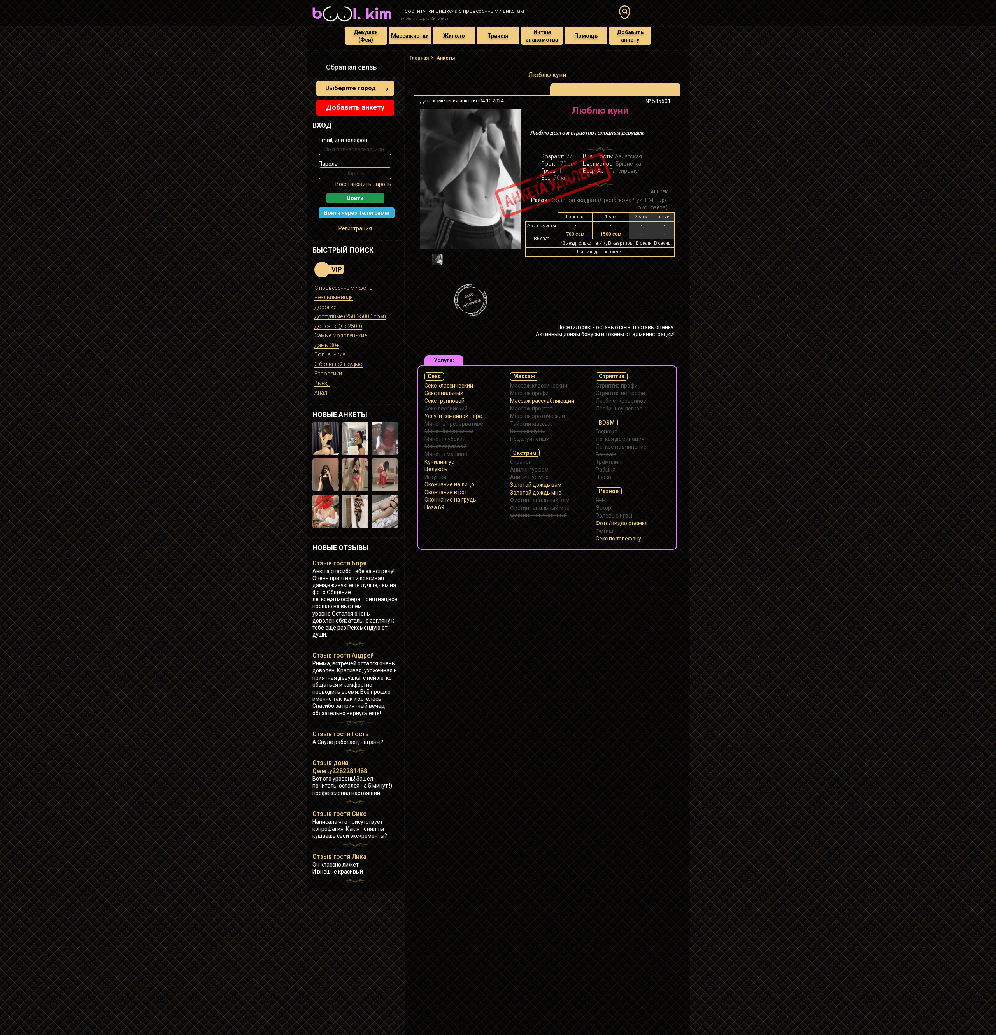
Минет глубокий (445, 439)
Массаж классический (538, 385)
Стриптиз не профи (620, 393)
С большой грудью (338, 364)
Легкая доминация (620, 439)
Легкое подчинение (621, 447)
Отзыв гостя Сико (339, 813)
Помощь (586, 36)
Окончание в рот (445, 492)
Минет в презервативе (453, 424)
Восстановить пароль (363, 184)
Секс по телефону (618, 538)
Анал (320, 392)
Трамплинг (610, 462)
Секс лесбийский (446, 408)
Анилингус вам (529, 470)
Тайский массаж (531, 424)
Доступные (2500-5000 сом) (350, 316)
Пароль (328, 164)
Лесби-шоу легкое (619, 408)
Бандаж (606, 454)
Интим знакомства (542, 35)
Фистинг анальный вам (540, 500)
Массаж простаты (533, 408)
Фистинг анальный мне (540, 508)
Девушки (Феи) (366, 35)
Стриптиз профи (617, 385)
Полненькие (329, 354)
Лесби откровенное (621, 401)
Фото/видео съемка (622, 523)
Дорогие (325, 307)
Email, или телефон (343, 140)
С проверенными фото (343, 288)
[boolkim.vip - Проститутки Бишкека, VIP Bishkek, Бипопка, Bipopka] (351, 22)
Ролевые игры (614, 515)
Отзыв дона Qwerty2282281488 (339, 767)
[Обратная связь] (316, 68)
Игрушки (435, 477)
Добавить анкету (630, 35)
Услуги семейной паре (453, 416)
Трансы (497, 36)
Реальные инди (333, 297)
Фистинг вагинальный (538, 515)
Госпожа (606, 431)
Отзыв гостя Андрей (343, 655)
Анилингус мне (529, 477)
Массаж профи (529, 393)
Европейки (328, 373)
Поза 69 (434, 507)
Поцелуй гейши (529, 439)
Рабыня (605, 470)
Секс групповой (444, 401)
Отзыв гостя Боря (339, 563)
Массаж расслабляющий (542, 401)
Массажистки (410, 36)
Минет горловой (445, 446)
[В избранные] (662, 113)
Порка (603, 477)
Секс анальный (443, 393)
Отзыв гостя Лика (339, 856)
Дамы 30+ (326, 345)
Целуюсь (435, 469)
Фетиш (604, 531)
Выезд (322, 383)
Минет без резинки (448, 431)
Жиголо (454, 36)
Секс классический (448, 385)
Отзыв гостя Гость (340, 734)
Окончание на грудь (450, 499)
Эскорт (605, 508)
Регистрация (355, 228)
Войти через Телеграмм (356, 213)
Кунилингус (439, 462)
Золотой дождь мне (535, 492)
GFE (600, 500)
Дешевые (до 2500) (338, 326)
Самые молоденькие (340, 335)
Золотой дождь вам (535, 485)
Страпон (521, 462)
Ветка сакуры (527, 431)
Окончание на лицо (449, 484)
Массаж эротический (537, 416)
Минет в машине (445, 454)
